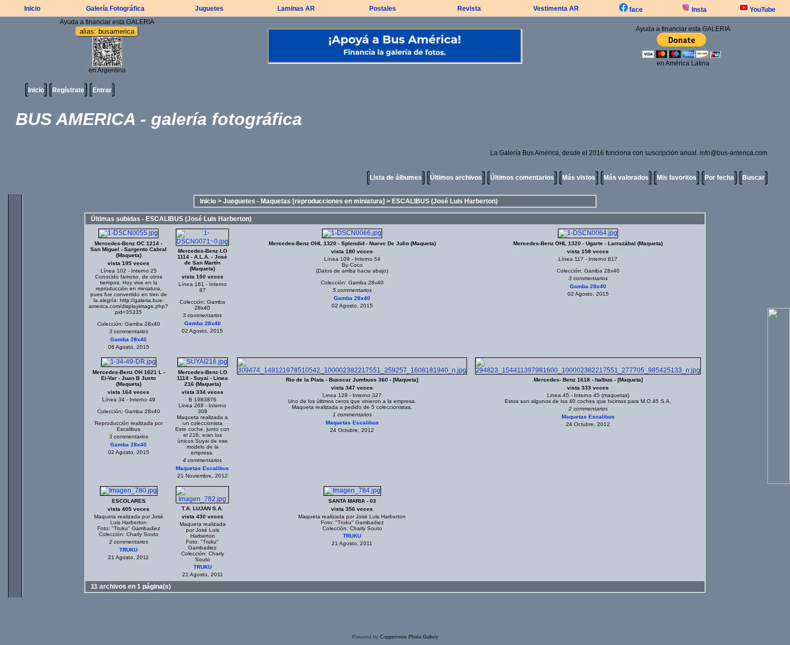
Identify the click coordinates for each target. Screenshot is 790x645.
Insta (698, 9)
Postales (382, 8)
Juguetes (209, 8)
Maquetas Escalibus (202, 468)
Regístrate (68, 90)
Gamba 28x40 (128, 339)
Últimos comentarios (522, 177)
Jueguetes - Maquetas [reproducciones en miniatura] (304, 201)
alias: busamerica (107, 31)
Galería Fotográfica (115, 8)
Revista (469, 8)
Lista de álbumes (396, 177)
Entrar (102, 90)
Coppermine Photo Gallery (409, 637)
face (635, 9)
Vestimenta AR (556, 8)
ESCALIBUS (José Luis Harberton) (445, 201)
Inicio (32, 8)
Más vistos (578, 177)
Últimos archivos (456, 177)
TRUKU (128, 550)
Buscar (753, 177)
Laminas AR (296, 8)
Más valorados (626, 177)
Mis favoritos (676, 177)
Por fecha (719, 177)
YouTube (761, 9)
